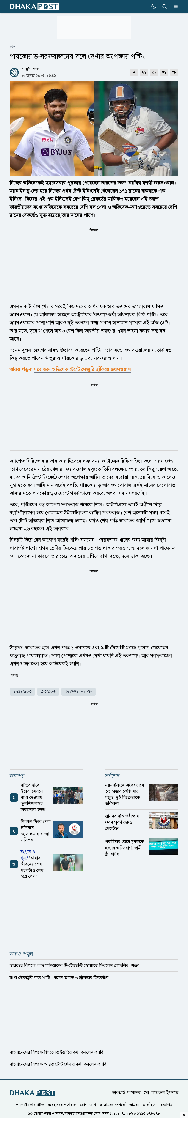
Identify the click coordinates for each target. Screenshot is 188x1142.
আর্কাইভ (149, 1104)
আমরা (134, 1104)
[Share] (134, 72)
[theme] (153, 6)
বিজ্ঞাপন (165, 1104)
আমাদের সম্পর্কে (112, 1104)
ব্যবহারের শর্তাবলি (62, 1104)
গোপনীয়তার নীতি (30, 1104)
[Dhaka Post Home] (32, 1093)
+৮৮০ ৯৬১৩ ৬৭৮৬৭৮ (143, 1113)
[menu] (174, 6)
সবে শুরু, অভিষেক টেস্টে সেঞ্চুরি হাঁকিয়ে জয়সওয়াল (82, 369)
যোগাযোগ (88, 1104)
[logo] (34, 6)
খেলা (13, 47)
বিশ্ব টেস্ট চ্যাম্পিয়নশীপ (78, 692)
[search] (164, 6)
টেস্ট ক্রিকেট (48, 692)
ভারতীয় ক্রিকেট (22, 692)
